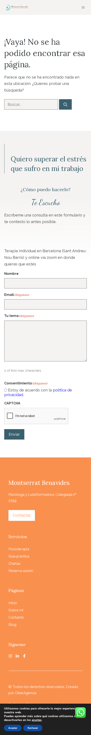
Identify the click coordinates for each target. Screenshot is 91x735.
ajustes (36, 720)
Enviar (14, 434)
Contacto (16, 617)
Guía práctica (18, 556)
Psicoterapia (18, 549)
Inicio (12, 603)
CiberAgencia (25, 693)
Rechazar (33, 728)
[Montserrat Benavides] (16, 7)
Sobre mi (15, 610)
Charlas (14, 563)
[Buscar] (65, 104)
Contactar (22, 515)
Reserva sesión (20, 571)
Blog (12, 624)
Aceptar (12, 728)
